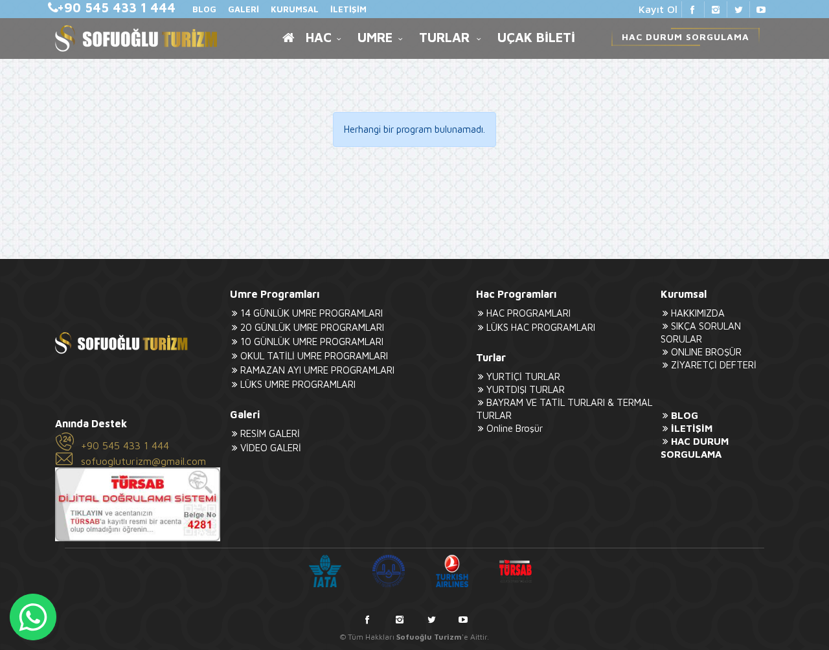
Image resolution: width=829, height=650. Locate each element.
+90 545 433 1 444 (125, 445)
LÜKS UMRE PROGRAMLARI (298, 384)
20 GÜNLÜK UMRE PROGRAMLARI (312, 327)
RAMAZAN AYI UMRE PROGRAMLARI (317, 369)
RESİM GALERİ (270, 433)
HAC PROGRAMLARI (528, 313)
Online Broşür (514, 428)
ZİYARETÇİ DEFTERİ (713, 364)
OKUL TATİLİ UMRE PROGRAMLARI (314, 355)
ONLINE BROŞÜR (706, 351)
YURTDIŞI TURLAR (525, 389)
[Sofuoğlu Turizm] (136, 38)
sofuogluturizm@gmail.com (143, 461)
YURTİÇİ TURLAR (523, 376)
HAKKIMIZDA (698, 313)
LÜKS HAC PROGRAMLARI (540, 327)
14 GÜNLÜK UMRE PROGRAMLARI (311, 313)
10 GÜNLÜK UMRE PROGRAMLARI (311, 341)
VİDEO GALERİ (270, 447)
